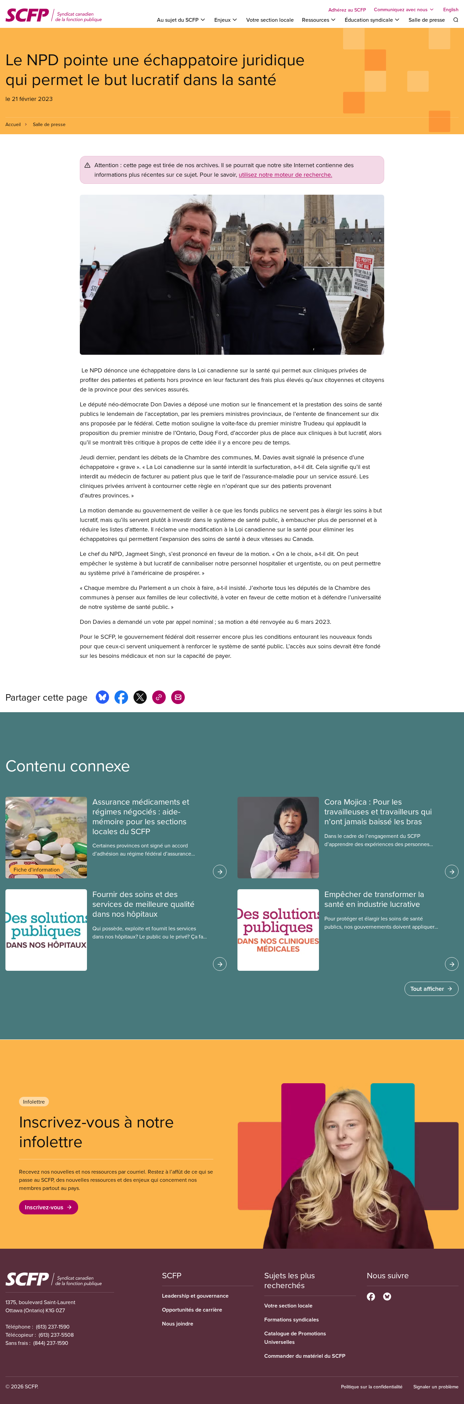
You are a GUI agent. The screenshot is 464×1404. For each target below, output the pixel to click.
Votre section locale (270, 19)
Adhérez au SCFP (347, 9)
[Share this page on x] (140, 698)
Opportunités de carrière (192, 1310)
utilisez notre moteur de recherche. (285, 174)
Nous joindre (177, 1324)
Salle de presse (427, 19)
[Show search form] (456, 19)
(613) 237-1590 (53, 1326)
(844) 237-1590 (50, 1343)
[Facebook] (371, 1296)
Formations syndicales (291, 1319)
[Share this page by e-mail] (178, 698)
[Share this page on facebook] (121, 698)
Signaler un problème (436, 1386)
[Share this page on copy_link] (159, 698)
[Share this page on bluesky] (102, 698)
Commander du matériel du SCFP (304, 1356)
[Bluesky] (387, 1296)
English (451, 9)
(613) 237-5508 (56, 1334)
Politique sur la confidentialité (372, 1386)
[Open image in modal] (232, 274)
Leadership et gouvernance (195, 1296)
